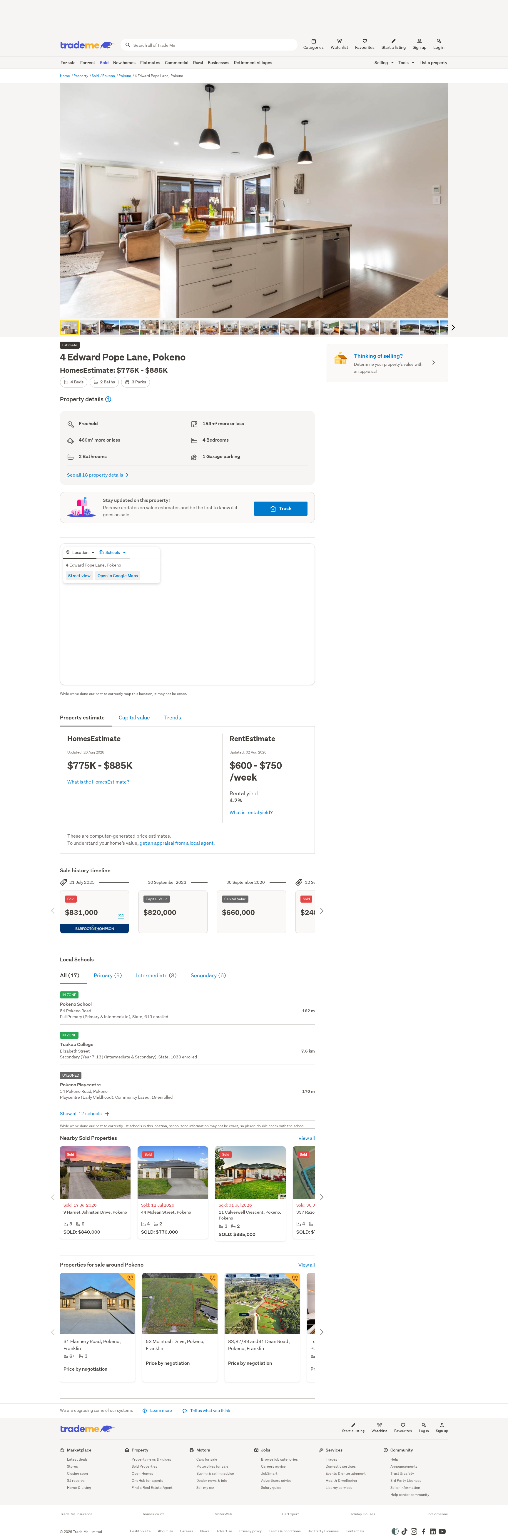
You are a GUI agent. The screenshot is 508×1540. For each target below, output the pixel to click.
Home (65, 75)
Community (401, 1450)
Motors (203, 1450)
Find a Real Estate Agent (152, 1487)
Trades (331, 1459)
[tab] (79, 553)
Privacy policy (250, 1531)
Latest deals (77, 1459)
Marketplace (79, 1450)
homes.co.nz (153, 1514)
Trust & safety (402, 1473)
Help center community (409, 1494)
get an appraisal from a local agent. (177, 843)
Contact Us (355, 1531)
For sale (68, 62)
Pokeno (109, 75)
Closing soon (77, 1473)
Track (285, 508)
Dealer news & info (211, 1480)
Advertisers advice (276, 1480)
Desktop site (140, 1531)
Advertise (224, 1531)
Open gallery (257, 308)
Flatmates (150, 62)
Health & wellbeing (341, 1480)
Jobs (265, 1450)
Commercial (176, 62)
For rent (87, 62)
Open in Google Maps (118, 575)
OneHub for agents (147, 1480)
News (204, 1531)
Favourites (403, 1430)
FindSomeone (436, 1514)
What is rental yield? (251, 812)
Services (334, 1450)
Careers (186, 1531)
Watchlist (379, 1430)
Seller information (405, 1487)
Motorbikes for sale (212, 1466)
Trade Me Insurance (76, 1514)
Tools (404, 62)
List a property (433, 62)
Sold (104, 62)
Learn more (161, 1410)
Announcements (403, 1466)
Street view (79, 575)
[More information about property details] (108, 399)
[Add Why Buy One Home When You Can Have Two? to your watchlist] (127, 1281)
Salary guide (271, 1487)
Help (394, 1459)
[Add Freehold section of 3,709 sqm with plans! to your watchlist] (209, 1281)
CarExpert (290, 1514)
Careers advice (273, 1466)
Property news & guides (151, 1459)
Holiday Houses (362, 1514)
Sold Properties (144, 1466)
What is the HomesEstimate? (98, 782)
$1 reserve (76, 1480)
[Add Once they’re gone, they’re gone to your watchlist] (291, 1281)
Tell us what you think (209, 1410)
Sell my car (205, 1487)
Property (81, 75)
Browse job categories (279, 1459)
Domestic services (341, 1466)
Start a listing (353, 1430)
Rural (198, 62)
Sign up (419, 47)
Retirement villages (253, 62)
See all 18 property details (95, 475)
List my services (339, 1487)
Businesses (218, 62)
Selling (382, 62)
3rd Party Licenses (405, 1480)
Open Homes (142, 1473)
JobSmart (269, 1473)
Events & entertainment (346, 1473)
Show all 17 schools (81, 1113)
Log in (438, 47)
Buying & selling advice (215, 1473)
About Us (165, 1531)
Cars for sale (206, 1459)
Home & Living (79, 1487)
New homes (124, 62)
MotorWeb (223, 1514)
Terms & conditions (285, 1531)
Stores (72, 1466)
